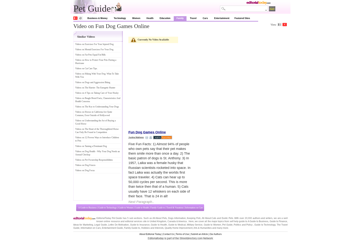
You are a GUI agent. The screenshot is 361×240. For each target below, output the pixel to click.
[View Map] (80, 18)
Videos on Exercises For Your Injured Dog (94, 44)
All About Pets (159, 218)
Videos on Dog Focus (85, 170)
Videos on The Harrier (85, 87)
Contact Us (168, 234)
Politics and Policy (243, 224)
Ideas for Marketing (83, 224)
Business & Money (97, 18)
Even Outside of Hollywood (97, 115)
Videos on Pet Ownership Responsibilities (94, 160)
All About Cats (209, 218)
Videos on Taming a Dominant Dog (91, 146)
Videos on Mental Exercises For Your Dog (94, 49)
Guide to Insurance (140, 224)
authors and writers (262, 218)
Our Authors (216, 234)
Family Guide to (157, 207)
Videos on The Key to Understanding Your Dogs (97, 106)
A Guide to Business (87, 207)
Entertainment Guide (112, 228)
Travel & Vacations (175, 207)
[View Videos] (285, 24)
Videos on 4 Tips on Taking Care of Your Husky (97, 93)
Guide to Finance (278, 221)
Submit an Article (199, 234)
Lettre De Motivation (118, 224)
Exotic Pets (227, 218)
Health (149, 18)
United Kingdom (158, 221)
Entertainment (221, 18)
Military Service (194, 224)
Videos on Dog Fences (85, 165)
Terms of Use (182, 234)
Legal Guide (100, 224)
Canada (172, 221)
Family (180, 18)
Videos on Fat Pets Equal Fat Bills (90, 54)
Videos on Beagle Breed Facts (88, 98)
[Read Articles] (280, 24)
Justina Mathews (136, 137)
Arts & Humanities (202, 228)
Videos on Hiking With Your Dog (90, 73)
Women (136, 18)
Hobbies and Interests (152, 228)
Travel (193, 18)
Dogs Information (177, 218)
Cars (205, 18)
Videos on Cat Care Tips (86, 68)
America (182, 221)
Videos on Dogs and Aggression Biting (92, 82)
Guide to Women (125, 207)
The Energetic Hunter (105, 87)
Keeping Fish (194, 218)
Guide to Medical (177, 224)
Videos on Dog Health (85, 151)
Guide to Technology (107, 207)
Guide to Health (142, 207)
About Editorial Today (150, 234)
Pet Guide (227, 224)
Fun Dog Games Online (147, 132)
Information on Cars (194, 207)
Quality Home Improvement (179, 228)
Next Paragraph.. (141, 202)
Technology (120, 18)
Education (165, 18)
